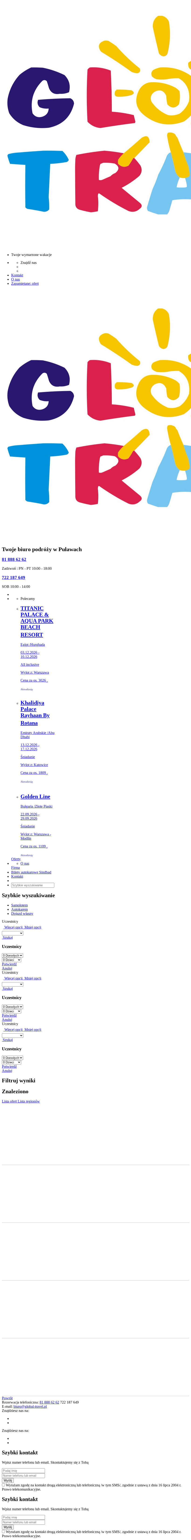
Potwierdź (9, 964)
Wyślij (8, 1480)
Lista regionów (29, 1101)
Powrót (7, 1398)
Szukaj (7, 937)
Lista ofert (10, 1101)
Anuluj (7, 968)
